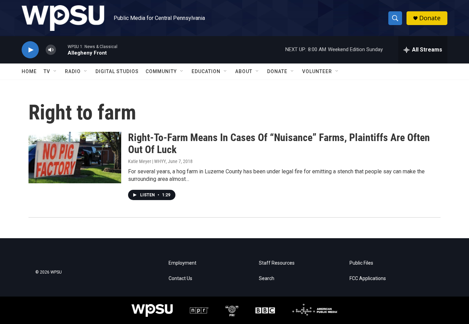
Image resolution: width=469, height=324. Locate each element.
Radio (73, 71)
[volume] (51, 50)
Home (29, 71)
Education (206, 71)
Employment (182, 263)
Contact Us (180, 278)
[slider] (62, 49)
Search (266, 278)
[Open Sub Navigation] (55, 71)
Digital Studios (117, 71)
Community (161, 71)
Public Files (361, 263)
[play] (30, 50)
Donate (430, 18)
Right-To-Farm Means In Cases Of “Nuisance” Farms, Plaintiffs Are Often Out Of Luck (279, 143)
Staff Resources (277, 263)
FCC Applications (368, 278)
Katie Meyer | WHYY (147, 161)
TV (47, 71)
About (243, 71)
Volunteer (317, 71)
